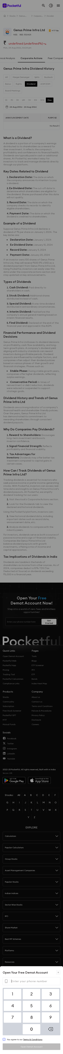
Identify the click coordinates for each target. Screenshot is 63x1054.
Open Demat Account (32, 1046)
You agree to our (24, 1039)
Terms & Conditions (32, 1039)
